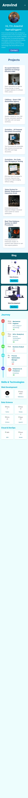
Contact (14, 50)
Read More (14, 281)
